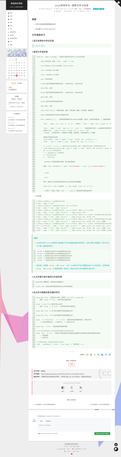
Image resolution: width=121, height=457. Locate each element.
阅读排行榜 (13, 32)
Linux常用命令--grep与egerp (15, 130)
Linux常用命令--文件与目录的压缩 (16, 119)
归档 (11, 19)
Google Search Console (14, 102)
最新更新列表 (13, 38)
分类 (11, 16)
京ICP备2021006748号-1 (72, 444)
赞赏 (71, 364)
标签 (11, 22)
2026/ (13, 59)
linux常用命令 (72, 399)
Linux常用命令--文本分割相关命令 (16, 124)
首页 (11, 13)
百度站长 (19, 99)
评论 (11, 41)
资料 (11, 25)
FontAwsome (20, 106)
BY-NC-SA (70, 376)
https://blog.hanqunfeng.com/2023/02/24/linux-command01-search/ (62, 374)
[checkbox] (116, 449)
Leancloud (12, 106)
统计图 (11, 35)
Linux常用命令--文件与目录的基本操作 (44, 404)
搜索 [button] (11, 44)
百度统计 (13, 99)
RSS (11, 28)
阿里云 (23, 102)
